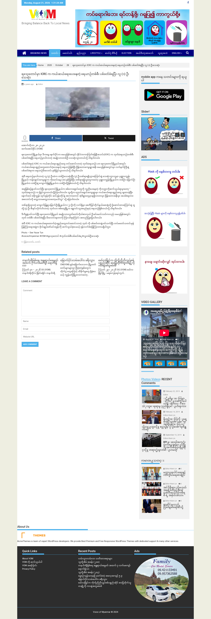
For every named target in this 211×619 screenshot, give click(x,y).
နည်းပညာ (81, 53)
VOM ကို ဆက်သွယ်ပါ (32, 562)
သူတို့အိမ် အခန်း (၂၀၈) (88, 562)
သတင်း (54, 53)
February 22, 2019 (173, 391)
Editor (40, 84)
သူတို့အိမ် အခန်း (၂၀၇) (88, 572)
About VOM (27, 558)
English (176, 53)
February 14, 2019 (173, 412)
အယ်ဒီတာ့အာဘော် (144, 53)
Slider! (145, 111)
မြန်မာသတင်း (29, 242)
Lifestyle (95, 53)
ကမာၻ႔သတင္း (152, 460)
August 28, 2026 (152, 339)
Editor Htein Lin (168, 339)
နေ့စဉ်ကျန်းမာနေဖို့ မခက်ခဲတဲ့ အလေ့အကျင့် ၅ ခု (100, 575)
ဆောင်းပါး (67, 53)
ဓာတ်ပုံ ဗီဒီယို (111, 53)
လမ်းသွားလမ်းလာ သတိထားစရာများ (95, 558)
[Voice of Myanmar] (24, 52)
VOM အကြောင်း (29, 565)
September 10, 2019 (174, 435)
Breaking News (38, 53)
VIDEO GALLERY (151, 302)
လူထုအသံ (163, 53)
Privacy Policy (28, 569)
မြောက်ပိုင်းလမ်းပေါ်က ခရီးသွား (92, 579)
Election (126, 53)
